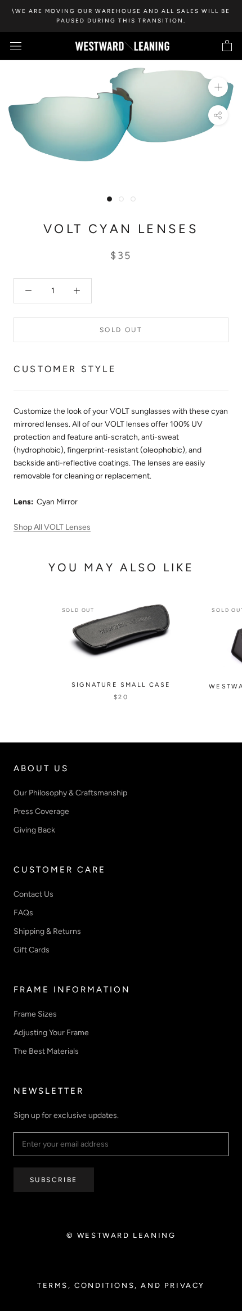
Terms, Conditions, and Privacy (121, 1285)
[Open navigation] (15, 46)
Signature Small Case (121, 684)
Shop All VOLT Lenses (52, 527)
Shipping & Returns (47, 931)
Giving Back (34, 830)
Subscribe (54, 1180)
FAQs (23, 913)
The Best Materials (46, 1051)
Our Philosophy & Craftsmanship (70, 793)
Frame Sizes (35, 1014)
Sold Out (121, 330)
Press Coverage (41, 811)
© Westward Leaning (121, 1235)
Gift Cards (32, 950)
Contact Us (33, 894)
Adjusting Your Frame (51, 1032)
